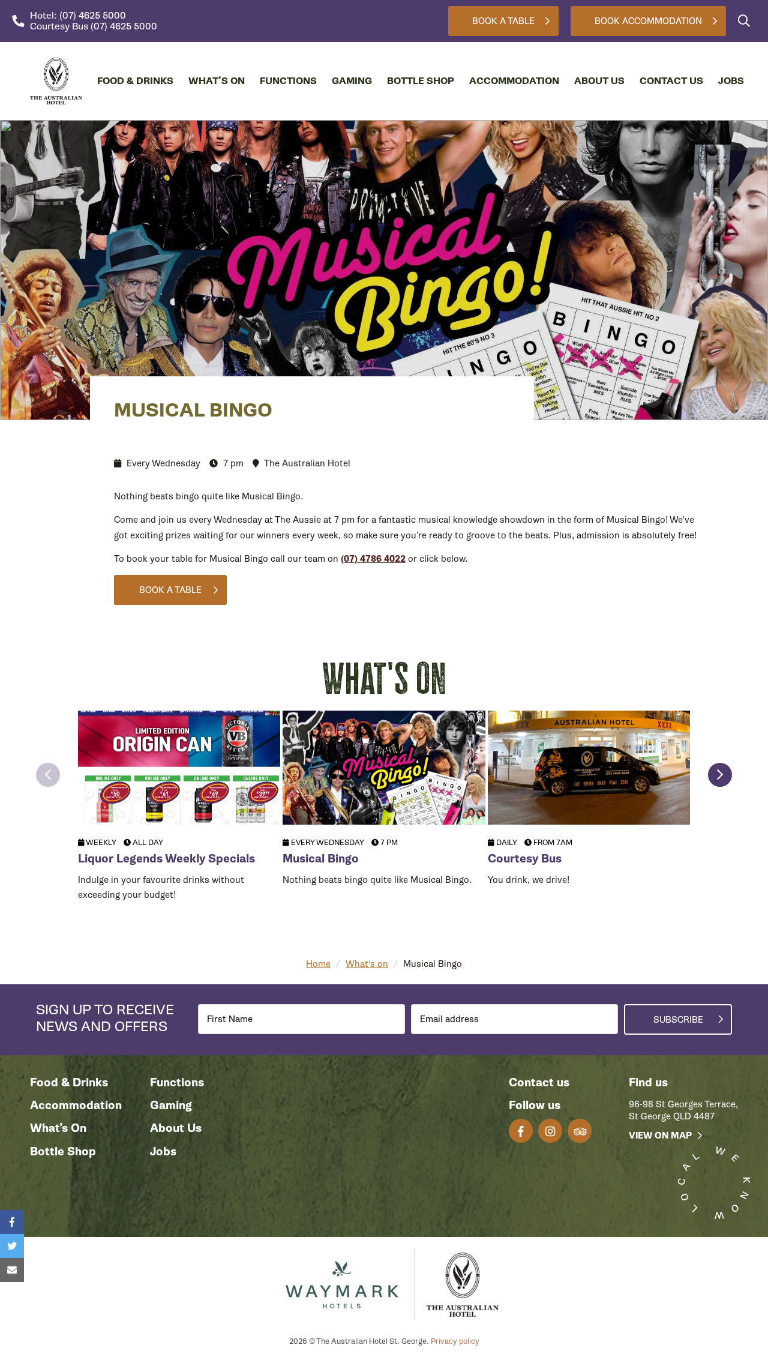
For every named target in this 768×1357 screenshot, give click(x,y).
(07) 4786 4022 (373, 559)
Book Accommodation (648, 21)
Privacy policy (455, 1341)
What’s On (216, 81)
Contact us (539, 1083)
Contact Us (671, 81)
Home (318, 963)
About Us (599, 81)
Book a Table (503, 21)
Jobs (731, 81)
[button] (48, 775)
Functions (288, 81)
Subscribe (678, 1019)
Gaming (352, 81)
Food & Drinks (135, 81)
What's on (367, 963)
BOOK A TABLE (170, 590)
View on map (660, 1136)
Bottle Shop (420, 81)
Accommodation (514, 81)
